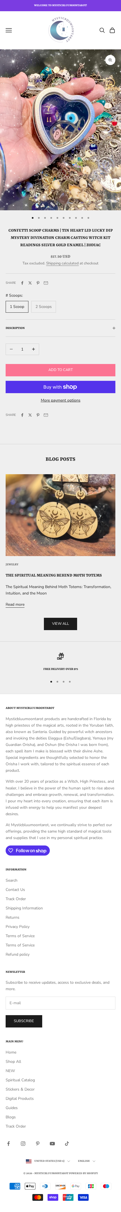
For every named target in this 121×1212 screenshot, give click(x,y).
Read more (15, 604)
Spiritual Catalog (20, 1080)
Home (11, 1052)
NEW (10, 1070)
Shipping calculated (62, 263)
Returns (12, 917)
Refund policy (18, 954)
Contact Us (15, 889)
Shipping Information (24, 908)
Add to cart (60, 369)
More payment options (60, 400)
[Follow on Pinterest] (38, 1143)
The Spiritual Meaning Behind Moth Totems (54, 575)
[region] (60, 662)
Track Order (16, 899)
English (84, 1161)
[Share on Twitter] (30, 283)
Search (11, 880)
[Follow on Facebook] (8, 1143)
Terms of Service (20, 936)
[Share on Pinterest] (38, 283)
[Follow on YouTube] (52, 1143)
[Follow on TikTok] (67, 1143)
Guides (12, 1107)
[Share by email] (46, 283)
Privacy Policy (18, 926)
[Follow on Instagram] (23, 1143)
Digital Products (20, 1098)
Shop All (13, 1061)
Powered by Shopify (83, 1173)
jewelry (12, 564)
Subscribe (24, 1021)
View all (60, 623)
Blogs (11, 1117)
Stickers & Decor (20, 1089)
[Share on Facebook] (22, 283)
